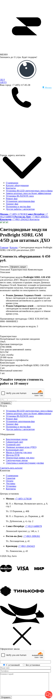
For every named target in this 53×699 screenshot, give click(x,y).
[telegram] (22, 130)
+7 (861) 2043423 (26, 546)
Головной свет (13, 444)
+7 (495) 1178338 (23, 498)
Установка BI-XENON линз (20, 196)
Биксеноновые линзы (17, 439)
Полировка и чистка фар (18, 206)
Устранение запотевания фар (20, 201)
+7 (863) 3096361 (31, 536)
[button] (48, 694)
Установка (11, 486)
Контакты (11, 188)
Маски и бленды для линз (19, 452)
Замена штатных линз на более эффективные (28, 193)
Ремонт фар (12, 198)
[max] (22, 152)
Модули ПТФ (13, 455)
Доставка (10, 483)
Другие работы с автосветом (20, 209)
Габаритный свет (14, 442)
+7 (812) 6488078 (33, 526)
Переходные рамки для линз (20, 457)
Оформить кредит (18, 267)
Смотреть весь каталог (11, 468)
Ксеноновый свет (15, 450)
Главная (4, 247)
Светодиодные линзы (17, 460)
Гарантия (10, 478)
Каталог (14, 247)
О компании (12, 183)
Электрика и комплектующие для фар (25, 463)
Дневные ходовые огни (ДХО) (21, 447)
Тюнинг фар (12, 204)
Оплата (9, 481)
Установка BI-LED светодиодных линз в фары (29, 190)
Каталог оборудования (17, 185)
